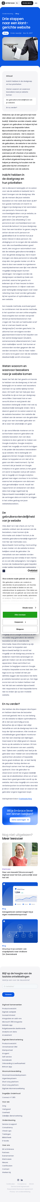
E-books (5, 1141)
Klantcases (6, 1159)
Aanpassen (18, 622)
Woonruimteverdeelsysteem (14, 1075)
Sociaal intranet (8, 1015)
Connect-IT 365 (8, 1097)
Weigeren (20, 629)
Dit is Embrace (8, 1149)
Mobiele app (7, 1025)
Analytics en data (9, 1032)
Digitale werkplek (9, 1012)
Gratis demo (27, 3)
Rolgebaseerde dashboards (13, 1028)
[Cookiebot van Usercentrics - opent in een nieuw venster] (28, 570)
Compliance (21, 1184)
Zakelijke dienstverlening (12, 1116)
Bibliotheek (6, 1137)
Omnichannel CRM (9, 1047)
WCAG (31, 1184)
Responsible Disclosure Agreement (20, 1189)
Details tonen (28, 608)
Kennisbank (7, 1060)
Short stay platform (10, 1082)
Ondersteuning (7, 14)
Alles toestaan (20, 615)
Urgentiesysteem (9, 1078)
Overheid (6, 1112)
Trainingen (6, 1134)
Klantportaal (7, 1050)
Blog (17, 14)
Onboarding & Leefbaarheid (13, 1063)
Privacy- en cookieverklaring (20, 1192)
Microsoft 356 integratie (12, 1022)
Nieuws (5, 1162)
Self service (7, 1057)
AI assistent (7, 1035)
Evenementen (8, 1156)
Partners (5, 1152)
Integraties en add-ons (12, 1018)
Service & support (9, 1124)
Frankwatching (25, 798)
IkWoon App (7, 1066)
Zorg (4, 1106)
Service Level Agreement (20, 1186)
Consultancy (7, 1127)
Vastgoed (6, 1109)
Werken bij (6, 1172)
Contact (5, 1169)
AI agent (5, 1053)
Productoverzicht (9, 1008)
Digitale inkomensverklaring (13, 1088)
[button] (18, 3)
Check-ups (6, 1131)
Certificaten (7, 1166)
